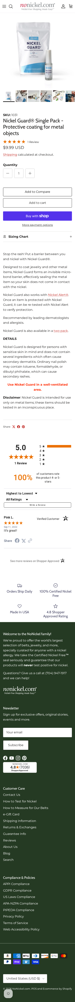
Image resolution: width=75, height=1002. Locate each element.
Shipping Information (19, 821)
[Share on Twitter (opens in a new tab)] (23, 541)
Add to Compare (37, 192)
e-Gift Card (11, 814)
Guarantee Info (14, 834)
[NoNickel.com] (37, 6)
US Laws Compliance (19, 897)
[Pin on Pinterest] (23, 426)
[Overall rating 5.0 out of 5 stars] (14, 141)
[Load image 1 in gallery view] (37, 50)
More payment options (37, 225)
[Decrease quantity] (7, 173)
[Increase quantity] (30, 173)
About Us (10, 847)
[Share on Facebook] (18, 426)
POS (34, 988)
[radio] (55, 446)
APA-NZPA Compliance (20, 903)
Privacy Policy (13, 916)
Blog (6, 853)
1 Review (33, 142)
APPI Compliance (16, 884)
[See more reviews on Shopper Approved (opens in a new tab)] (30, 541)
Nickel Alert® (58, 295)
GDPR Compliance (17, 890)
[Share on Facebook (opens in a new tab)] (17, 541)
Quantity (10, 165)
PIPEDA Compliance (18, 910)
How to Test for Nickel (20, 801)
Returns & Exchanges (19, 827)
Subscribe (15, 745)
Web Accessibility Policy (21, 929)
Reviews (9, 840)
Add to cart (37, 203)
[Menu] (4, 6)
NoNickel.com (21, 988)
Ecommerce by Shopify (57, 988)
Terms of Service (15, 923)
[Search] (12, 6)
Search (8, 860)
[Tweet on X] (13, 426)
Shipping (10, 154)
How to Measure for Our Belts (25, 808)
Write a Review (37, 505)
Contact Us (11, 795)
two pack (61, 331)
